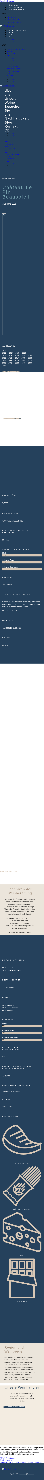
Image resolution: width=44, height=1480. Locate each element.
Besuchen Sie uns (18, 30)
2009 (23, 358)
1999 (23, 363)
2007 (4, 360)
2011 (10, 358)
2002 (4, 363)
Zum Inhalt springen (7, 1)
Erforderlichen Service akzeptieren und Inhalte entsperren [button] (21, 1462)
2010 (17, 358)
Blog (11, 32)
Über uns (13, 5)
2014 (23, 355)
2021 (4, 353)
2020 (11, 353)
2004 (23, 360)
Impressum (22, 1474)
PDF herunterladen (9, 871)
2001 (10, 363)
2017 (4, 355)
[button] (23, 14)
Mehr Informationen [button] (7, 1458)
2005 (17, 360)
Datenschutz (30, 1474)
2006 (10, 360)
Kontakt (13, 35)
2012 (4, 358)
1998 (30, 363)
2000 (17, 363)
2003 (30, 360)
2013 (30, 355)
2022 (4, 350)
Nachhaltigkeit (16, 9)
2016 (10, 355)
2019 (17, 353)
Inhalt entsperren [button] (6, 1460)
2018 (24, 353)
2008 (30, 358)
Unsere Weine (16, 7)
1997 (4, 365)
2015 (17, 355)
